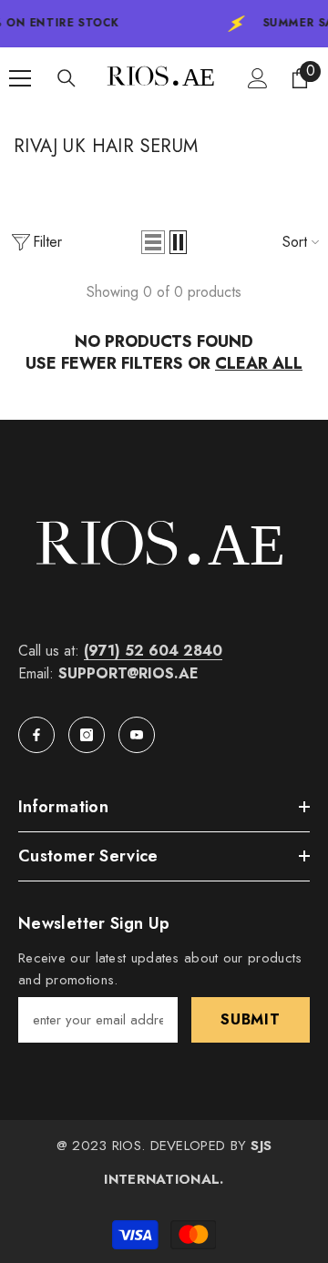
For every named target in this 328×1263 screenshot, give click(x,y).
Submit (250, 1019)
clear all (258, 363)
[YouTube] (136, 735)
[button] (153, 242)
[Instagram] (86, 735)
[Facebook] (36, 735)
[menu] (20, 78)
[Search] (66, 78)
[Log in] (258, 78)
